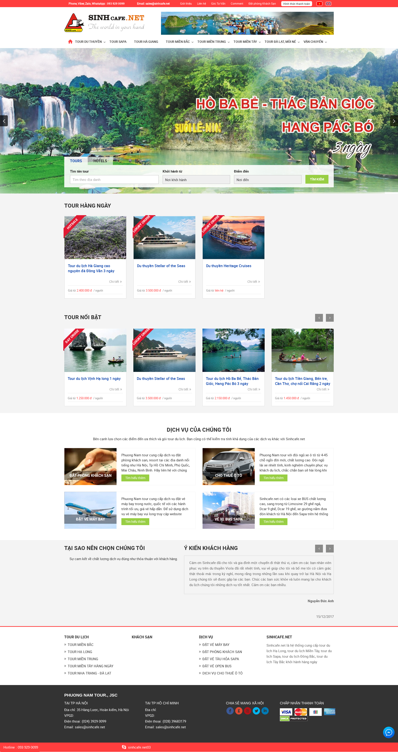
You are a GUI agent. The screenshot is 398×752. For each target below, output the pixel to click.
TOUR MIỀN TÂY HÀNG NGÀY (90, 666)
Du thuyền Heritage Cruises (228, 265)
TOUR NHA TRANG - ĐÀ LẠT (89, 673)
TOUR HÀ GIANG (146, 41)
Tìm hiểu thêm (135, 478)
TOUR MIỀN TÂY (245, 41)
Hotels (100, 160)
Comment (237, 3)
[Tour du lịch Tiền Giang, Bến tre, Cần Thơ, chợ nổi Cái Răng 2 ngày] (233, 350)
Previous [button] (4, 120)
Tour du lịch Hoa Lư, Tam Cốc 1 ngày (300, 381)
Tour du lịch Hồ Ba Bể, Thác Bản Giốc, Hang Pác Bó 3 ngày (163, 381)
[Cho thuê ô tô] (228, 466)
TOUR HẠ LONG (80, 652)
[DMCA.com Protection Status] (294, 718)
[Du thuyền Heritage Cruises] (233, 237)
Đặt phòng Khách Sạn (262, 3)
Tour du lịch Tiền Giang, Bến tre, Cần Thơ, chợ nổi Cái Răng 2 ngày (233, 381)
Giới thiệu (186, 3)
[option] (199, 121)
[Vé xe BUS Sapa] (228, 510)
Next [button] (394, 120)
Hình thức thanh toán (296, 4)
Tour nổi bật (82, 317)
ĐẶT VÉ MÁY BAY (90, 519)
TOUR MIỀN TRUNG (211, 41)
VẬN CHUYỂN (313, 41)
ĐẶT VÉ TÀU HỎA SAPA (220, 659)
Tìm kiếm (317, 179)
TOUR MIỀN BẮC (178, 41)
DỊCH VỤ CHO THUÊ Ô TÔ (222, 673)
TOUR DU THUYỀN (88, 41)
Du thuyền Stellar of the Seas (161, 265)
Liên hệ (201, 3)
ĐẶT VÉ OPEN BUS (216, 666)
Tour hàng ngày (87, 205)
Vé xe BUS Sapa (229, 519)
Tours (76, 160)
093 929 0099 (28, 747)
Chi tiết (114, 281)
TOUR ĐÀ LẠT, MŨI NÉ (280, 41)
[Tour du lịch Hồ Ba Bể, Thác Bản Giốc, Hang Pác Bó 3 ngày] (164, 350)
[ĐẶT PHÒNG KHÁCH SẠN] (90, 466)
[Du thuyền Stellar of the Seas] (164, 237)
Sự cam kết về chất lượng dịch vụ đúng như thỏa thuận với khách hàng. (124, 558)
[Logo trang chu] (104, 22)
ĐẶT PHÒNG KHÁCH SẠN (90, 475)
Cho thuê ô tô (228, 475)
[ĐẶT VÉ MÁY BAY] (90, 510)
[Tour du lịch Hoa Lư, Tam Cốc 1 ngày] (303, 350)
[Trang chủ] (70, 41)
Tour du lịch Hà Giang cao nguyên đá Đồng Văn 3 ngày (91, 268)
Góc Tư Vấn (218, 3)
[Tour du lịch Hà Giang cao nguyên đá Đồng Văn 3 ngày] (95, 237)
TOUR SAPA (117, 41)
